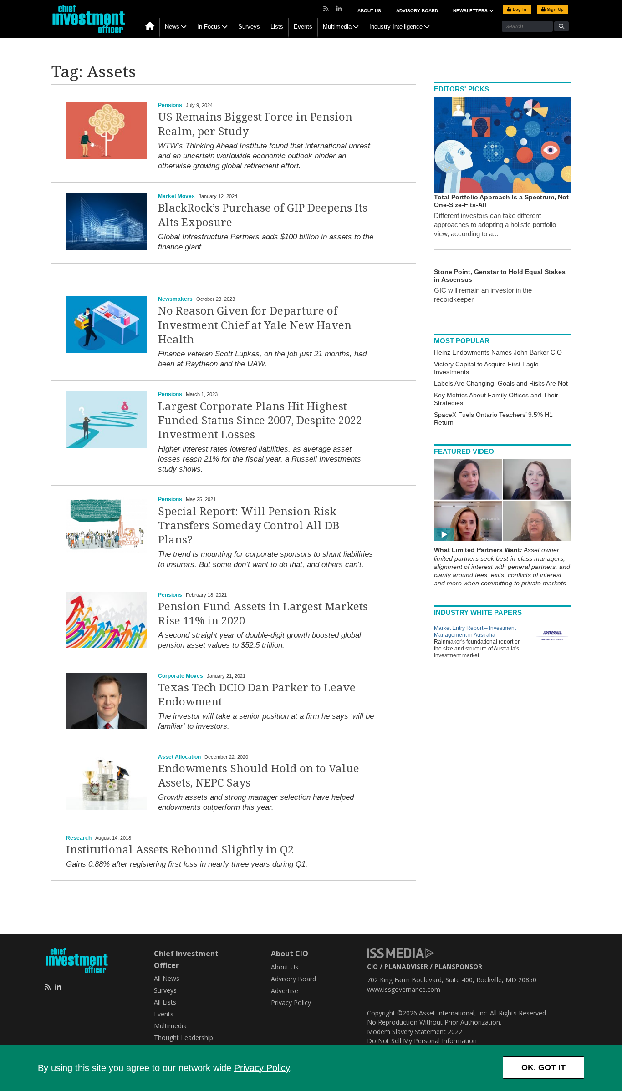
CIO (372, 966)
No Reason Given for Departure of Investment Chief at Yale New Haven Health (255, 324)
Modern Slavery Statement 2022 (414, 1031)
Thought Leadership (183, 1037)
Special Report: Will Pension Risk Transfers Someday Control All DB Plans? (248, 525)
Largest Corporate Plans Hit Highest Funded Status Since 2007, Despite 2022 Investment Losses (260, 420)
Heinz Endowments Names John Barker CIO (498, 352)
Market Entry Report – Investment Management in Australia (475, 631)
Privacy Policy (262, 1068)
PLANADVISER (406, 966)
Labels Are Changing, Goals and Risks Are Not (501, 383)
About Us (369, 10)
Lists (276, 26)
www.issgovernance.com (403, 989)
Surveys (249, 26)
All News (166, 978)
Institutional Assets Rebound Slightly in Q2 (180, 849)
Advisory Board (417, 10)
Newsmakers (175, 299)
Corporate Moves (180, 676)
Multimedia (337, 26)
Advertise (284, 990)
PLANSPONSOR (458, 966)
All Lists (165, 1002)
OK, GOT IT (543, 1067)
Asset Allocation (179, 757)
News (172, 26)
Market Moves (176, 196)
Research (79, 838)
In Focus (208, 26)
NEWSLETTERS (471, 10)
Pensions (170, 105)
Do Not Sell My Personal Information (422, 1040)
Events (303, 26)
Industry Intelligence (396, 26)
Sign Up (555, 9)
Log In (518, 9)
